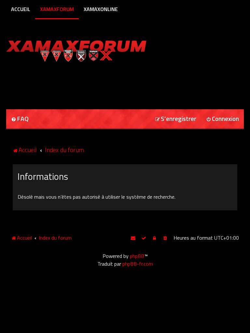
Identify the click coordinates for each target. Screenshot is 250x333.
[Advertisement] (82, 83)
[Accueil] (88, 49)
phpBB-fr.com (137, 264)
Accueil (20, 9)
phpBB (137, 256)
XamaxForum (57, 9)
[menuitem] (20, 119)
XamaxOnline (101, 9)
